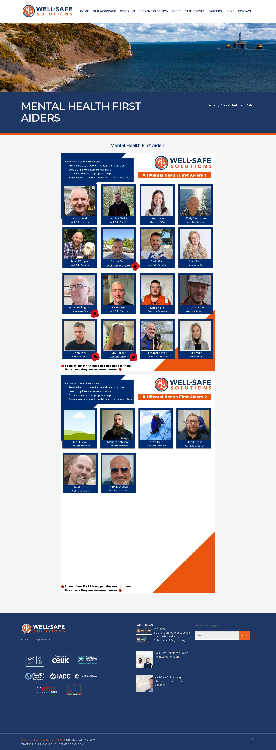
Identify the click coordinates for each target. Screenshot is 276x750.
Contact (244, 11)
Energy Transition (153, 11)
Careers (215, 11)
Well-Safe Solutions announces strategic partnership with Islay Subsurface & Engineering (172, 634)
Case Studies (195, 11)
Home (84, 11)
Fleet (176, 11)
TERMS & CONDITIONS (71, 744)
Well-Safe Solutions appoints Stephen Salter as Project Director (172, 681)
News (229, 11)
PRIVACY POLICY (47, 744)
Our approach (104, 11)
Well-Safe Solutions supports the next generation (172, 654)
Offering (127, 11)
